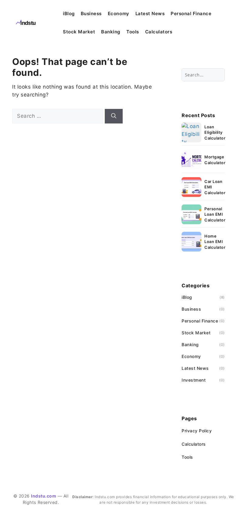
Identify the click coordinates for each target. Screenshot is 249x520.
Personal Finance (191, 13)
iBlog (69, 13)
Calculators (158, 32)
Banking (110, 32)
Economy (118, 13)
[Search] (114, 116)
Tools (132, 32)
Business (91, 13)
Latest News (150, 13)
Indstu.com (43, 495)
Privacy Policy (197, 430)
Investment (194, 380)
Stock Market (79, 32)
